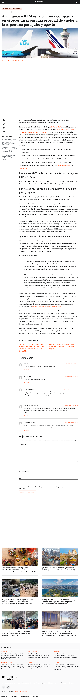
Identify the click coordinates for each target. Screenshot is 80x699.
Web (20, 478)
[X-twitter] (3, 687)
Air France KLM (55, 127)
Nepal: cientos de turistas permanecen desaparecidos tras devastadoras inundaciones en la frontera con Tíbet (9, 156)
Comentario (22, 444)
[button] (3, 2)
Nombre (22, 465)
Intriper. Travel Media (21, 691)
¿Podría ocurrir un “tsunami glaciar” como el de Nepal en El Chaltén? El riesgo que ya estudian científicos (9, 149)
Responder (26, 369)
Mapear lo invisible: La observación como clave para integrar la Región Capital (62, 346)
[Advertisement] (40, 92)
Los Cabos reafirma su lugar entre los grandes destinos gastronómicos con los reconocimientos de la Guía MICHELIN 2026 (9, 142)
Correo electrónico (24, 471)
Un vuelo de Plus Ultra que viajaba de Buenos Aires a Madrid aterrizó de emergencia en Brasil (17, 633)
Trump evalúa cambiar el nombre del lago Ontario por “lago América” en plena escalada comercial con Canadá (59, 602)
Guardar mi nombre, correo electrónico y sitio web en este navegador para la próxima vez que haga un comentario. (48, 487)
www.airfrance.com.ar (40, 307)
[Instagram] (8, 687)
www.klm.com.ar (55, 307)
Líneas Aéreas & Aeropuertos (12, 8)
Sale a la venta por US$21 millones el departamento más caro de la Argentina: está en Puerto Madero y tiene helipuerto (59, 633)
